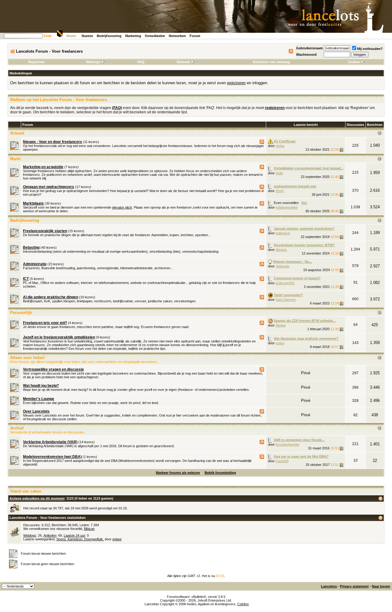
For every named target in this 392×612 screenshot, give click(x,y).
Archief (17, 428)
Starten (87, 36)
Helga (280, 146)
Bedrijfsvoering (109, 36)
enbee (117, 539)
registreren (236, 83)
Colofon (243, 604)
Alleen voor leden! (27, 357)
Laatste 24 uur (74, 535)
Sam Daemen (286, 299)
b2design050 (285, 283)
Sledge (281, 325)
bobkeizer (283, 233)
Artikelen (49, 535)
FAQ (141, 62)
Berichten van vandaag (271, 62)
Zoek (47, 36)
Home (71, 36)
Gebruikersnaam (309, 48)
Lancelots (329, 586)
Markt (15, 159)
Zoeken (354, 62)
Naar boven (381, 586)
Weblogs (93, 62)
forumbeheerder (288, 444)
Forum (195, 36)
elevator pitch (122, 207)
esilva (280, 343)
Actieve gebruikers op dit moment (36, 498)
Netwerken (177, 36)
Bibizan (89, 529)
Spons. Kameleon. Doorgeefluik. (80, 539)
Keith (279, 173)
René (280, 191)
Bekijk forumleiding (220, 472)
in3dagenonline (287, 207)
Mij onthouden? (370, 49)
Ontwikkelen (155, 36)
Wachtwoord (306, 54)
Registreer (36, 62)
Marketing (133, 36)
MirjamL (281, 249)
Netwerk (183, 62)
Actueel (17, 133)
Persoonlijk (21, 312)
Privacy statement (354, 586)
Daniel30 (282, 461)
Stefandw (282, 266)
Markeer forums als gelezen (178, 472)
